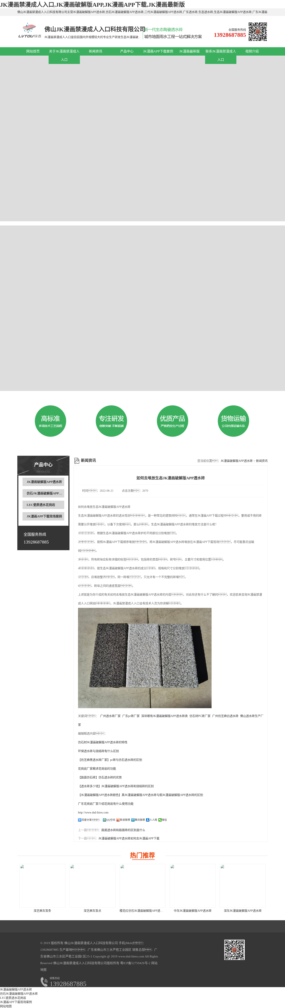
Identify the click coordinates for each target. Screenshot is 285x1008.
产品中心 (127, 51)
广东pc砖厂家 (131, 716)
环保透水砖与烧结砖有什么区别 (98, 751)
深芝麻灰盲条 (42, 910)
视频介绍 (252, 51)
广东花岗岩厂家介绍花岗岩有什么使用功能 (106, 803)
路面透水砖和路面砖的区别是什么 (123, 830)
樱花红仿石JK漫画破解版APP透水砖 (143, 910)
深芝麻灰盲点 (92, 910)
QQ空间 (110, 819)
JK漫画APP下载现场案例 (44, 516)
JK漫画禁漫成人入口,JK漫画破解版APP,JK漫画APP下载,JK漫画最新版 (92, 4)
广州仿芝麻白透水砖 (225, 716)
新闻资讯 (95, 51)
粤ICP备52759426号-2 (134, 963)
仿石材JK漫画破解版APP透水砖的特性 (102, 742)
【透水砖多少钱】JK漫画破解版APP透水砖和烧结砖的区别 (116, 786)
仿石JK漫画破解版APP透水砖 (47, 493)
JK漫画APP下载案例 (158, 51)
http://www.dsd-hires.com (93, 812)
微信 (164, 819)
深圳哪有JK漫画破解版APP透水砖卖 (164, 716)
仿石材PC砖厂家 (200, 716)
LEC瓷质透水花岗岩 (41, 505)
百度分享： (92, 819)
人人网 (153, 819)
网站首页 (33, 51)
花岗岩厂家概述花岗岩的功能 (97, 768)
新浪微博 (125, 819)
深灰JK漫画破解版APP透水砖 (243, 910)
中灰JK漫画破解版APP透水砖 (193, 910)
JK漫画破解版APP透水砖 (44, 482)
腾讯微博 (140, 819)
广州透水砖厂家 (110, 716)
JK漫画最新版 (189, 51)
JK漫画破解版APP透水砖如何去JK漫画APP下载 (128, 838)
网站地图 (6, 1006)
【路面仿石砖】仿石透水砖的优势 (100, 777)
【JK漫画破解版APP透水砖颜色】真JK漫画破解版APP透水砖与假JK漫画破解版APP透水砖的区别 (140, 795)
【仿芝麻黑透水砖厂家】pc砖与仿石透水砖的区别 (110, 759)
